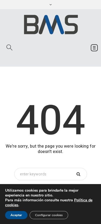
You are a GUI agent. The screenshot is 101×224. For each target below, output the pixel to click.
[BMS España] (50, 24)
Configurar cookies (49, 215)
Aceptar (16, 215)
